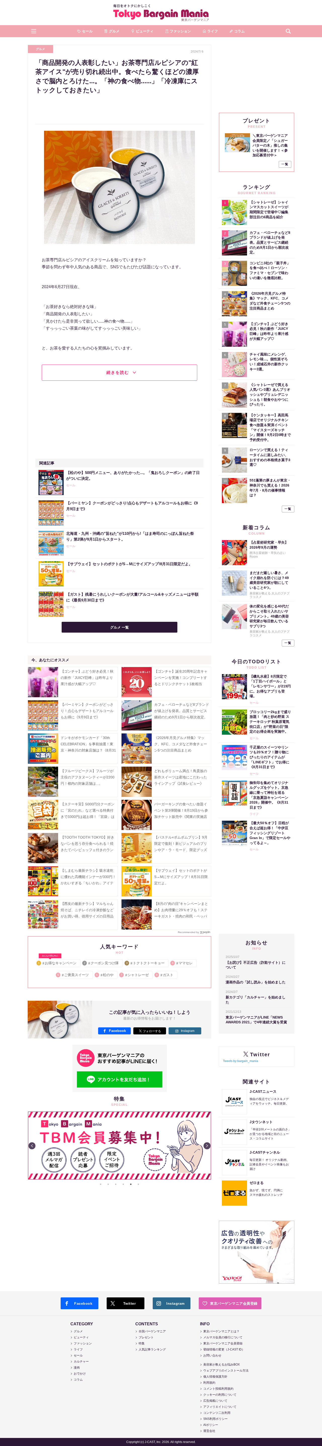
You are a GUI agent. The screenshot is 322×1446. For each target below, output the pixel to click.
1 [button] (100, 1184)
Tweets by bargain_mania (240, 1061)
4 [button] (123, 1184)
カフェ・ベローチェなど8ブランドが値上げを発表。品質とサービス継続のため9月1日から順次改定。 (181, 711)
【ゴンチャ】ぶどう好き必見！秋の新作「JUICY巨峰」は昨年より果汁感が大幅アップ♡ (87, 677)
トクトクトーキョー (146, 963)
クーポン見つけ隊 (101, 963)
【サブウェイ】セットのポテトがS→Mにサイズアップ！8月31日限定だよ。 (181, 876)
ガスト (164, 975)
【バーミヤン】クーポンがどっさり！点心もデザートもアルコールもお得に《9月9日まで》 (87, 711)
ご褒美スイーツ (73, 975)
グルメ (40, 49)
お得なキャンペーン (57, 962)
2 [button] (108, 1184)
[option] (119, 1145)
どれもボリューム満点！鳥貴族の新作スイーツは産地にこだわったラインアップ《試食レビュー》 (180, 777)
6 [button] (138, 1184)
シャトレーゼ (135, 975)
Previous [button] (32, 1146)
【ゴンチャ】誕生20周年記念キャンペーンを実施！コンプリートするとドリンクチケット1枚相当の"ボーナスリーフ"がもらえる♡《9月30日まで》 (181, 684)
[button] (34, 31)
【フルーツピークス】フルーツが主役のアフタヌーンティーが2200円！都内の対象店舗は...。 (87, 777)
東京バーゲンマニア (161, 12)
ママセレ (182, 963)
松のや (105, 975)
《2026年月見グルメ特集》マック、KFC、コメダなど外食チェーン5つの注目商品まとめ (180, 744)
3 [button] (115, 1184)
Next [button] (207, 1146)
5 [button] (130, 1184)
